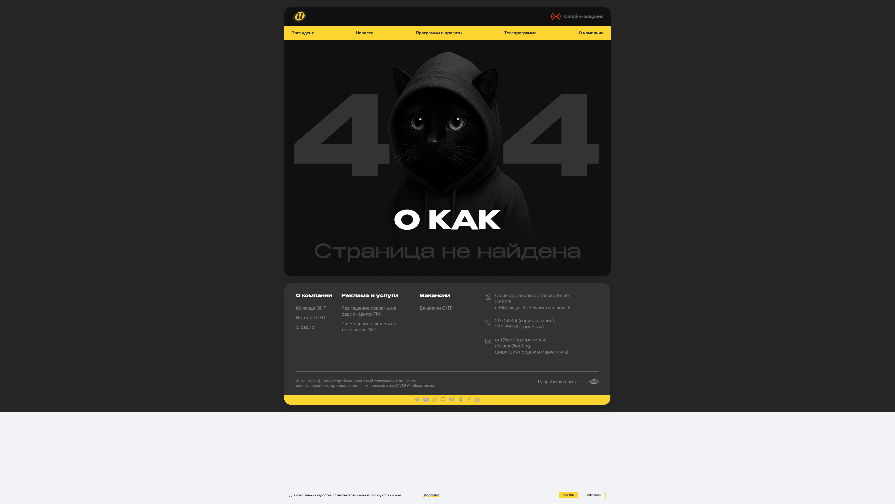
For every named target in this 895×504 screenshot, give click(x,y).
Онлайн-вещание (584, 16)
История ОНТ (311, 318)
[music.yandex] (477, 399)
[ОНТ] (300, 16)
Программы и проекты (439, 33)
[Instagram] (443, 399)
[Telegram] (416, 399)
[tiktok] (434, 399)
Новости (364, 33)
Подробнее (431, 495)
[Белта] (591, 381)
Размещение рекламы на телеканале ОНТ (368, 327)
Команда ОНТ (311, 308)
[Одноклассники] (460, 399)
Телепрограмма (520, 33)
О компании (591, 33)
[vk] (452, 400)
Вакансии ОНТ (436, 308)
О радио (305, 327)
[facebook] (469, 399)
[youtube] (426, 400)
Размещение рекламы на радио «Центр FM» (368, 311)
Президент (302, 33)
